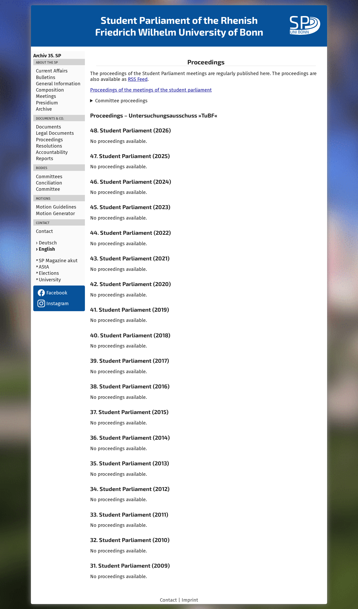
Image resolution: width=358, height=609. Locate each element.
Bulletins (45, 77)
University (50, 280)
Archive (44, 109)
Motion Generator (55, 213)
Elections (49, 273)
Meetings (46, 96)
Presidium (47, 103)
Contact (44, 231)
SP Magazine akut (58, 261)
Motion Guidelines (56, 207)
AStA (44, 267)
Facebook (56, 293)
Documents (48, 127)
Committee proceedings (121, 101)
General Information (58, 84)
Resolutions (49, 146)
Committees (49, 177)
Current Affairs (52, 71)
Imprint (190, 600)
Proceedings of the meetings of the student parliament (151, 90)
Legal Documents (55, 133)
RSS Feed (138, 79)
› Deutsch (46, 243)
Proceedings (49, 140)
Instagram (57, 303)
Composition (50, 90)
